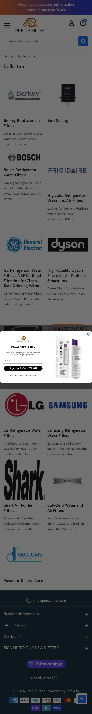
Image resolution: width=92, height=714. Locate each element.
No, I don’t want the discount (23, 375)
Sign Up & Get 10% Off (23, 368)
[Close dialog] (89, 334)
